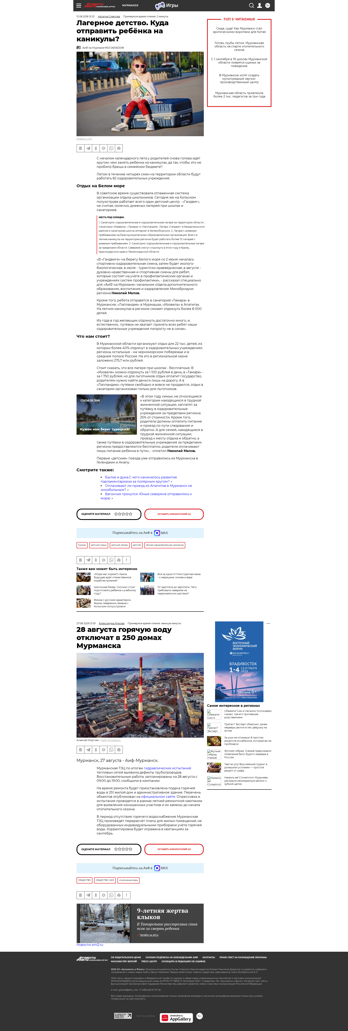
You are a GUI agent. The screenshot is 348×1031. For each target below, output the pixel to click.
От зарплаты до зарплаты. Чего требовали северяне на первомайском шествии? (177, 590)
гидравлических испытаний (167, 768)
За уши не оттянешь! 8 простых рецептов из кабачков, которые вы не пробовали (247, 741)
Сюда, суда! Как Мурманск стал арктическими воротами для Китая (239, 30)
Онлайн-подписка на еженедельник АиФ (172, 957)
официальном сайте (158, 797)
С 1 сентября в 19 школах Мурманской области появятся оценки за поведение (239, 63)
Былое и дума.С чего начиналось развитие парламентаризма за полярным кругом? (139, 479)
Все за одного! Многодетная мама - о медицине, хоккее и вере (179, 576)
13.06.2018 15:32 (86, 16)
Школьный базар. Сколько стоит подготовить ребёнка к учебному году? (115, 590)
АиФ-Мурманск (111, 740)
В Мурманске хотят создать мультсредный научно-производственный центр (239, 79)
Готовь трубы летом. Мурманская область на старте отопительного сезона (239, 46)
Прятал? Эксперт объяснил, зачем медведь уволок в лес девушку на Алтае (245, 727)
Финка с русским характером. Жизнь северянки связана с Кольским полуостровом (112, 603)
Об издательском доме (126, 957)
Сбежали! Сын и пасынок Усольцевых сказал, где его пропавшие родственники (247, 714)
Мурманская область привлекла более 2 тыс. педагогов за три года (239, 94)
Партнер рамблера (145, 1016)
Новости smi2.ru (90, 945)
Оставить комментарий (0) (174, 514)
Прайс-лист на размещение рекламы (243, 957)
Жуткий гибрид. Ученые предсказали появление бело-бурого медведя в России (247, 754)
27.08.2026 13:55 (86, 623)
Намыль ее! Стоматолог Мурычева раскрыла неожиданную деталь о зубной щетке (246, 780)
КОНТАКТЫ (209, 957)
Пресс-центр (149, 961)
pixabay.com (84, 138)
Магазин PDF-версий (124, 961)
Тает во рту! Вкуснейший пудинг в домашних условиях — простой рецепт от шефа (245, 767)
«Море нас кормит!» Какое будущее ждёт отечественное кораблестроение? (112, 577)
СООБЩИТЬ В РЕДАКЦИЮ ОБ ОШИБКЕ (183, 961)
